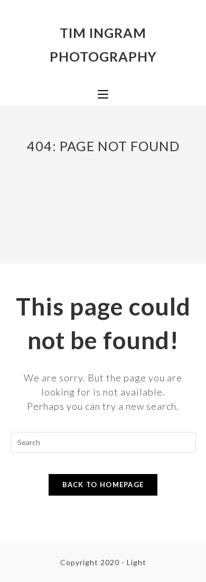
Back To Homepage (103, 484)
